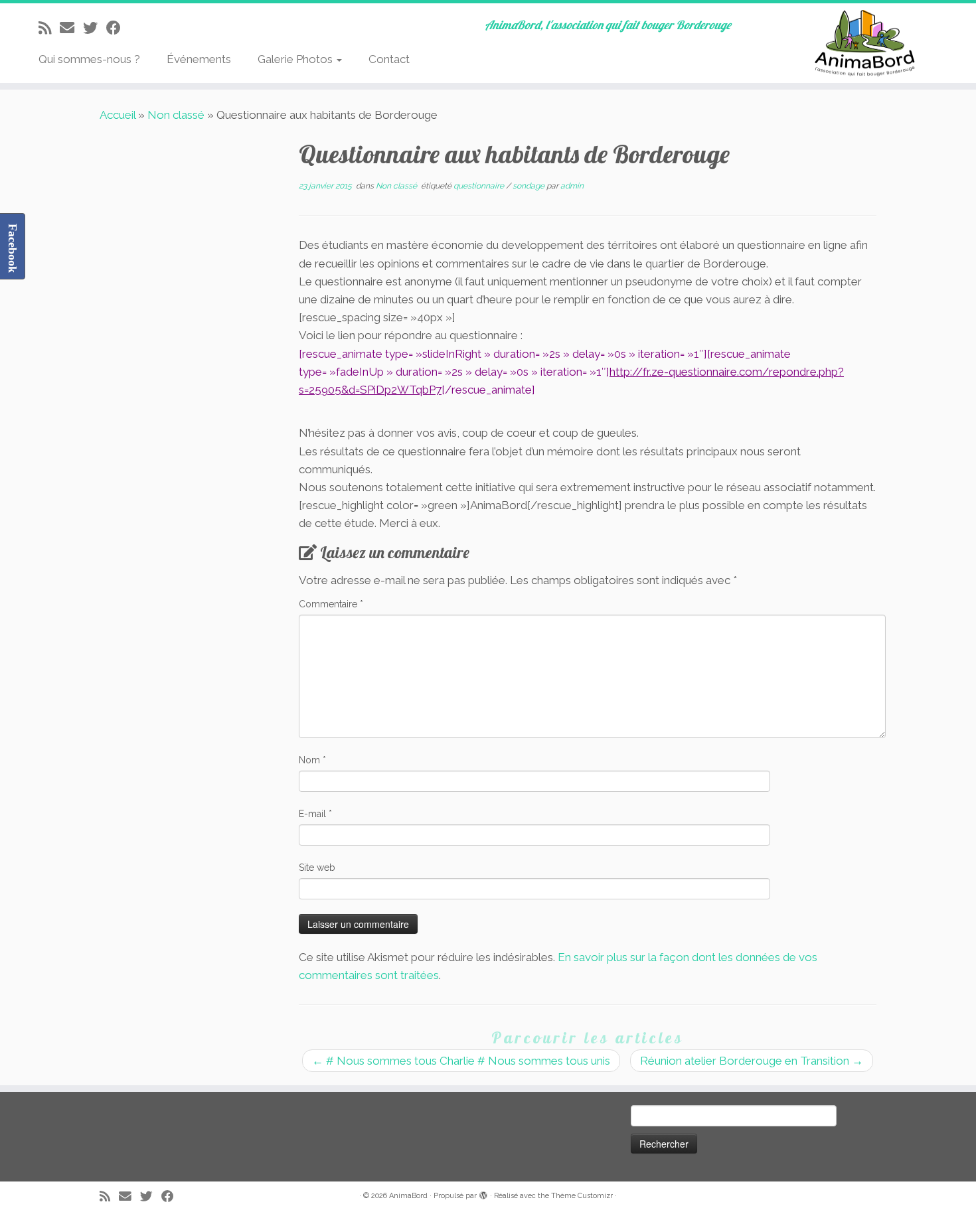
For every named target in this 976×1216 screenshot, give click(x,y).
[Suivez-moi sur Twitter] (94, 28)
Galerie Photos (296, 59)
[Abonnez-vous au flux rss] (49, 28)
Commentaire (331, 604)
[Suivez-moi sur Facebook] (117, 28)
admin (572, 185)
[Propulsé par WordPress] (483, 1193)
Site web (317, 867)
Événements (199, 59)
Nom (312, 760)
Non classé (175, 114)
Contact (389, 59)
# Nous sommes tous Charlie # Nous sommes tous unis (461, 1060)
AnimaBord (408, 1195)
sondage (529, 185)
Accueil (117, 114)
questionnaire (479, 185)
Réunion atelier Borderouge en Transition (751, 1060)
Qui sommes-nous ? (89, 59)
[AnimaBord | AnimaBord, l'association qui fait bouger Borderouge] (863, 43)
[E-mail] (71, 28)
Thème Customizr (582, 1195)
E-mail (315, 813)
